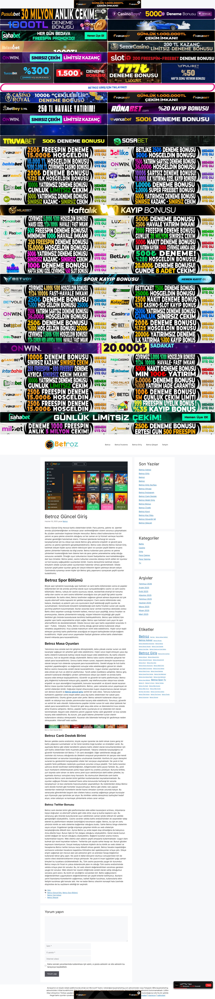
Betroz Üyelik (145, 508)
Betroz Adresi (145, 470)
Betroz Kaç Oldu (146, 515)
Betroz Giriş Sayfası (148, 485)
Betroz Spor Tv (158, 680)
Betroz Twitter (160, 683)
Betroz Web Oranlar (154, 686)
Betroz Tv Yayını (149, 683)
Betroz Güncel (143, 657)
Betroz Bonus (145, 504)
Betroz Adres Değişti (162, 637)
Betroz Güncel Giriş (54, 893)
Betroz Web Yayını (144, 689)
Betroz (107, 445)
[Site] (53, 152)
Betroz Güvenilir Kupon (145, 660)
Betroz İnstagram (146, 492)
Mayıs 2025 (144, 607)
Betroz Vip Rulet (143, 686)
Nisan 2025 (144, 610)
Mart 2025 (143, 614)
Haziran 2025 (145, 603)
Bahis (141, 544)
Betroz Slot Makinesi (160, 674)
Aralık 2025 (144, 588)
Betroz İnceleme (121, 445)
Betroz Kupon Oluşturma (146, 665)
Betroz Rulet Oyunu (144, 671)
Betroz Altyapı (145, 489)
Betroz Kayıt (144, 511)
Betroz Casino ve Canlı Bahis (158, 649)
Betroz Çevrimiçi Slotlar (157, 691)
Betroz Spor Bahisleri (160, 677)
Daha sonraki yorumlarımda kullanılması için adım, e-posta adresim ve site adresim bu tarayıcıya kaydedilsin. (86, 965)
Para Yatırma (144, 559)
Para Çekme (144, 555)
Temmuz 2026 (145, 584)
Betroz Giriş (137, 445)
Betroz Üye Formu (156, 694)
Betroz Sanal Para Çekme (146, 674)
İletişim (165, 445)
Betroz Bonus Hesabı (145, 646)
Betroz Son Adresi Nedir (146, 677)
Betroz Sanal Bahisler (157, 671)
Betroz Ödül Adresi (144, 694)
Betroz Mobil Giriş (147, 500)
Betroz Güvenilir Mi (147, 519)
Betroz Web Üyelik (155, 689)
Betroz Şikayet (152, 445)
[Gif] (107, 210)
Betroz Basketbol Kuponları (146, 643)
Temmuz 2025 (145, 599)
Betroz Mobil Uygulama (145, 668)
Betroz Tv (141, 683)
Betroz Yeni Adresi (54, 895)
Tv (140, 563)
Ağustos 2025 (145, 595)
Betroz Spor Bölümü (70, 893)
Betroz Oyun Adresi (158, 668)
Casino (142, 548)
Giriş (49, 890)
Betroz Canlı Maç (143, 649)
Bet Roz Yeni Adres (144, 691)
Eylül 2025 (143, 591)
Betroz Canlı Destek (148, 496)
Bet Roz (152, 637)
